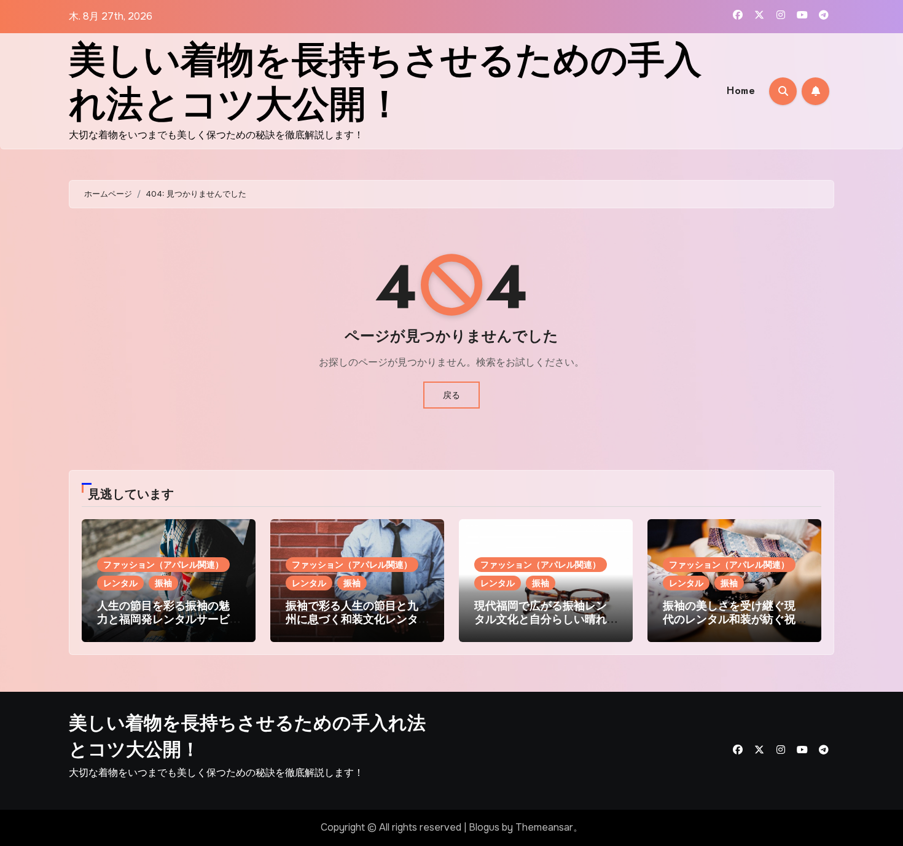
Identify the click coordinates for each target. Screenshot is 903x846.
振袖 (163, 583)
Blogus (484, 827)
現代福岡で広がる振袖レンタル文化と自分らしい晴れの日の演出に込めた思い (540, 619)
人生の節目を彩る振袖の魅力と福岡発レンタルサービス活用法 (163, 619)
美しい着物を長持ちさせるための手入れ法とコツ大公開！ (385, 82)
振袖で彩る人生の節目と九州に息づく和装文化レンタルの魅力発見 (352, 619)
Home (741, 91)
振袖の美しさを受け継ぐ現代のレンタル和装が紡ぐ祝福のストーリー (729, 619)
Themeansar (544, 827)
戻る (451, 395)
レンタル (120, 583)
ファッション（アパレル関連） (163, 564)
